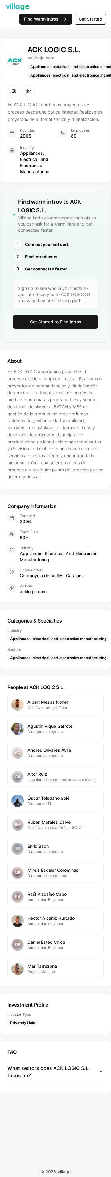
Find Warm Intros (41, 19)
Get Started (90, 19)
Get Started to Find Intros (55, 321)
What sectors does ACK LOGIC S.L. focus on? (48, 1072)
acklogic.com (33, 591)
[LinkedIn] (29, 91)
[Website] (14, 91)
